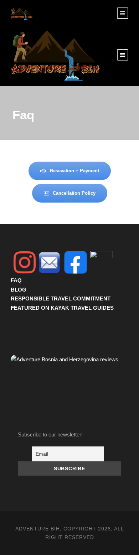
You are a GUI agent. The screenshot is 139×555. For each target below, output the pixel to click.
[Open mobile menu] (122, 55)
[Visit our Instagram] (25, 262)
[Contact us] (49, 262)
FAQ (16, 280)
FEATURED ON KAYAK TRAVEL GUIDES (62, 308)
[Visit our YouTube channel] (101, 262)
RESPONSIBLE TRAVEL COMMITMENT (60, 298)
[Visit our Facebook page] (75, 262)
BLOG (18, 290)
